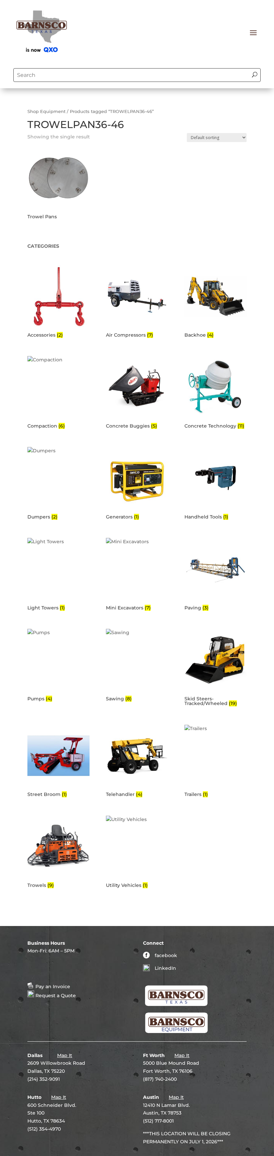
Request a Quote (55, 996)
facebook (166, 955)
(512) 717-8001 (158, 1121)
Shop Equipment (46, 111)
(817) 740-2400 (160, 1079)
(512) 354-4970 (44, 1129)
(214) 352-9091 (43, 1079)
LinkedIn (165, 968)
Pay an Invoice (52, 987)
